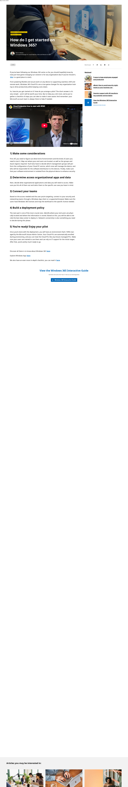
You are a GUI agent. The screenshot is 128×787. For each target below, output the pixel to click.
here (48, 251)
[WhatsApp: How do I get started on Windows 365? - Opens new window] (108, 65)
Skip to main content (4, 0)
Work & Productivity (19, 32)
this (11, 77)
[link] (64, 280)
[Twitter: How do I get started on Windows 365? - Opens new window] (97, 65)
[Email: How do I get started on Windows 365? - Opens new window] (104, 65)
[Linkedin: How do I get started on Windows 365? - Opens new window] (101, 65)
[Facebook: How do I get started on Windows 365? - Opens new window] (93, 65)
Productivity (16, 34)
